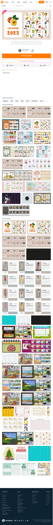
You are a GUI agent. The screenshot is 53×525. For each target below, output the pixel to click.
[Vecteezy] (2, 2)
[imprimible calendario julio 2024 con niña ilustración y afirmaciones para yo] (10, 307)
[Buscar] (47, 5)
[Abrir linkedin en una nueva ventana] (19, 520)
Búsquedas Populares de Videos (20, 511)
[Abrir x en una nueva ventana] (25, 520)
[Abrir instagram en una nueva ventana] (17, 520)
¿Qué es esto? (14, 69)
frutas (27, 100)
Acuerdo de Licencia (19, 495)
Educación (4, 501)
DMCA (18, 497)
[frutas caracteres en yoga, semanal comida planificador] (42, 331)
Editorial (25, 2)
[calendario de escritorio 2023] (42, 197)
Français (47, 501)
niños (17, 100)
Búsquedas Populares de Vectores (20, 503)
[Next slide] (48, 100)
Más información (6, 72)
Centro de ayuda (33, 495)
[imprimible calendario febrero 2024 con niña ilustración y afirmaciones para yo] (26, 280)
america (42, 100)
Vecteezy (4, 496)
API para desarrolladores (5, 504)
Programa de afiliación (20, 500)
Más (31, 2)
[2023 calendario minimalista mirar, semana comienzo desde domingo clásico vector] (15, 423)
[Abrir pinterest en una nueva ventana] (21, 520)
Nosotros (33, 499)
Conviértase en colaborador (34, 501)
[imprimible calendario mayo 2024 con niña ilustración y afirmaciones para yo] (26, 267)
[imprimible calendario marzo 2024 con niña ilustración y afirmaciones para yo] (10, 267)
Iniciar (47, 2)
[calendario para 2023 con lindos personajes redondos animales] (9, 137)
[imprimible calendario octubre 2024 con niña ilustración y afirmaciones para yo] (26, 294)
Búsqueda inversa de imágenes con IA (6, 507)
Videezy (3, 498)
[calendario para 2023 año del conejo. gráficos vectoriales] (11, 197)
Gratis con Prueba (26, 55)
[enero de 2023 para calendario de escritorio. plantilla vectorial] (9, 358)
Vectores (6, 2)
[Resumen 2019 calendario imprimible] (25, 124)
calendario (5, 100)
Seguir (32, 51)
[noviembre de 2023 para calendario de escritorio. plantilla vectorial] (23, 319)
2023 (12, 100)
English (47, 494)
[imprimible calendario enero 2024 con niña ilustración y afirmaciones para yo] (43, 294)
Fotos (12, 2)
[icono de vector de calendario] (11, 345)
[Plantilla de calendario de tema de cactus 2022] (13, 186)
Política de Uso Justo (45, 521)
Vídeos (18, 2)
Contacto (33, 497)
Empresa (4, 500)
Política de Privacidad (46, 520)
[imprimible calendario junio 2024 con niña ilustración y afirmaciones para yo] (43, 280)
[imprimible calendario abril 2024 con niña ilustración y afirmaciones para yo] (10, 294)
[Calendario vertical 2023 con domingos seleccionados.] (39, 452)
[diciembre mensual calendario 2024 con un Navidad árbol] (14, 452)
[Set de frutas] (42, 137)
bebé (22, 100)
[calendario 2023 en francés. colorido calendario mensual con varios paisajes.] (17, 437)
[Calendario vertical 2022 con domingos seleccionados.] (9, 319)
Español (47, 496)
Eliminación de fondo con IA (5, 510)
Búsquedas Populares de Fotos (20, 507)
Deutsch (47, 500)
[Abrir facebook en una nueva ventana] (15, 520)
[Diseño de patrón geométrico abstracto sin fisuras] (27, 197)
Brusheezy (4, 494)
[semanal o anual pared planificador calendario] (19, 469)
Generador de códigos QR (5, 513)
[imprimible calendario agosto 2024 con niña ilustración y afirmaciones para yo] (43, 307)
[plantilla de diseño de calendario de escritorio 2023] (36, 345)
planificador (34, 100)
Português (48, 498)
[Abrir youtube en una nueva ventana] (27, 520)
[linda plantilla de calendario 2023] (10, 124)
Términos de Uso (37, 520)
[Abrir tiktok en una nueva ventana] (23, 520)
